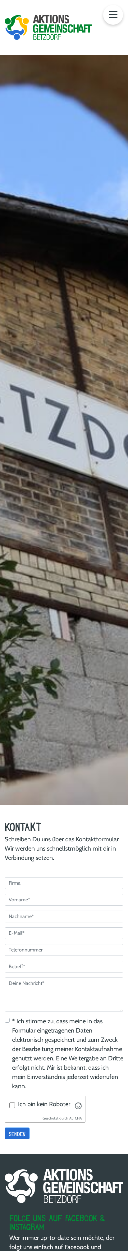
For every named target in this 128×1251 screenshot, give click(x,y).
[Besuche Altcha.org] (78, 1105)
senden (17, 1133)
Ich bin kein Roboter (44, 1104)
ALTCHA (75, 1118)
